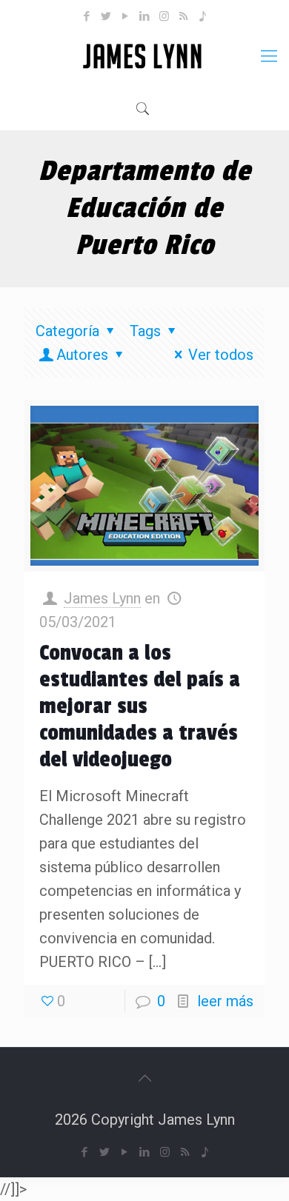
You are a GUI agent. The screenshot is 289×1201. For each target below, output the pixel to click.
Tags (145, 331)
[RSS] (183, 16)
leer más (225, 1001)
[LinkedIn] (145, 16)
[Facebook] (87, 16)
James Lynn (102, 598)
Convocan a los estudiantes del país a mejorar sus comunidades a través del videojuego (139, 706)
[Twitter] (106, 16)
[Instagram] (164, 16)
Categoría (67, 331)
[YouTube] (125, 16)
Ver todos (220, 355)
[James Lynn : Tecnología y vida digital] (144, 56)
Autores (82, 355)
